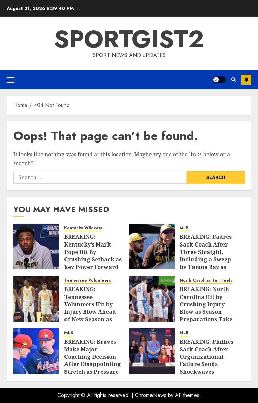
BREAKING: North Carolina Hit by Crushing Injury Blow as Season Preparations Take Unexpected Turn (206, 307)
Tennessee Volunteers (87, 280)
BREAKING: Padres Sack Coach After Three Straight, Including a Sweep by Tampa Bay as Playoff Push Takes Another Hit (206, 259)
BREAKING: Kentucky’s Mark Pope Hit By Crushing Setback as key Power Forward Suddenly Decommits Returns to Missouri (93, 263)
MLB (184, 228)
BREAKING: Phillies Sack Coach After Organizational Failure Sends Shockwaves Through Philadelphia (206, 364)
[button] (10, 80)
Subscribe (246, 80)
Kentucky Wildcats (83, 228)
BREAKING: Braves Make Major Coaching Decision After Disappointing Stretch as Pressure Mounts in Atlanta (92, 360)
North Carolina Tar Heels (206, 280)
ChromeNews (150, 395)
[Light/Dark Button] (219, 79)
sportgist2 (129, 38)
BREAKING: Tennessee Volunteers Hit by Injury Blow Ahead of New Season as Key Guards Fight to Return (92, 311)
